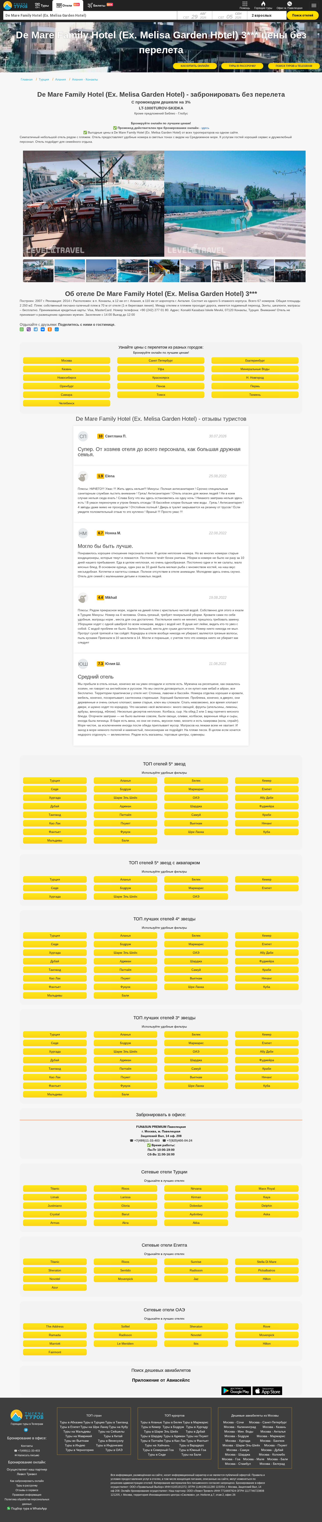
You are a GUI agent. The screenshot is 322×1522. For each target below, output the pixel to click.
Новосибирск (66, 377)
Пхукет (125, 823)
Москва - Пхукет (275, 1445)
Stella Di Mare (266, 1262)
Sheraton (54, 1270)
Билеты (102, 5)
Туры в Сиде (157, 1454)
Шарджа (196, 806)
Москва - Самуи (237, 1450)
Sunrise (196, 1262)
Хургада (55, 797)
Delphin (267, 1205)
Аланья (125, 780)
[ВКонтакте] (44, 329)
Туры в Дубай (195, 1431)
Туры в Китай (113, 1436)
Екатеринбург (255, 360)
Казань (67, 369)
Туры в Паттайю (151, 1440)
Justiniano (55, 1205)
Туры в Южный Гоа (192, 1450)
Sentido (125, 1270)
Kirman (196, 1197)
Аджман (125, 806)
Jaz (196, 1279)
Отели (70, 5)
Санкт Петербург (161, 360)
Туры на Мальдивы (77, 1431)
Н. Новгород (255, 377)
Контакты (27, 1445)
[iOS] (267, 1391)
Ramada (55, 1335)
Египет (267, 789)
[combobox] (90, 15)
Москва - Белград (272, 1463)
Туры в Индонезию (109, 1445)
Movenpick (125, 1279)
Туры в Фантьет (197, 1440)
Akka (196, 1222)
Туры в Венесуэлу (111, 1440)
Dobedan (196, 1205)
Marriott (55, 1343)
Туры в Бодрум (173, 1427)
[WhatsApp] (23, 329)
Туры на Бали (191, 1454)
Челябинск (66, 403)
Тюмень (255, 394)
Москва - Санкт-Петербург (268, 1422)
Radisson (196, 1270)
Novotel (55, 1279)
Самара (66, 394)
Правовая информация (26, 1494)
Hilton (267, 1279)
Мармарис (196, 789)
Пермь (255, 386)
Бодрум (125, 789)
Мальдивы (54, 840)
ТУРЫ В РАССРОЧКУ (242, 66)
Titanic (54, 1188)
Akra (125, 1222)
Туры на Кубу (118, 1427)
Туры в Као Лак (175, 1440)
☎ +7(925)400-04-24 (177, 1140)
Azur (55, 1287)
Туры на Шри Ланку (94, 1427)
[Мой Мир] (58, 329)
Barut (125, 1214)
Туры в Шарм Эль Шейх (161, 1431)
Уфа (161, 369)
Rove (266, 1326)
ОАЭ (196, 797)
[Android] (236, 1391)
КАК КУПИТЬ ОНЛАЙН (195, 66)
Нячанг (267, 823)
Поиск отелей (302, 15)
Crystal (55, 1214)
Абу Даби (266, 797)
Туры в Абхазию (71, 1422)
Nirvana (196, 1188)
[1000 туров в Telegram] (26, 1431)
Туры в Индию (75, 1445)
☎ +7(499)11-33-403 (145, 1140)
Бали (125, 840)
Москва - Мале (253, 1459)
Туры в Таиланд (116, 1422)
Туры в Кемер (151, 1427)
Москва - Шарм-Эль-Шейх (241, 1445)
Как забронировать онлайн (27, 1481)
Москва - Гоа (231, 1459)
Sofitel (125, 1326)
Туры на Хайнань (157, 1445)
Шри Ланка (196, 832)
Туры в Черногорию (79, 1450)
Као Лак (54, 823)
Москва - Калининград (240, 1427)
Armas (54, 1222)
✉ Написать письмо (27, 1455)
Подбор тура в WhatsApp (29, 1508)
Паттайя (125, 814)
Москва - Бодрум (237, 1436)
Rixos (125, 1188)
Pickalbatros (266, 1270)
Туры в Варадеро (191, 1445)
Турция (55, 780)
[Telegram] (37, 329)
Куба (266, 832)
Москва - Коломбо (272, 1454)
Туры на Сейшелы (111, 1431)
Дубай (54, 806)
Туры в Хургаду (197, 1427)
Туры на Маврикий (78, 1436)
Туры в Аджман (174, 1436)
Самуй (196, 814)
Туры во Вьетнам (76, 1440)
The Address (55, 1326)
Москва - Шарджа (237, 1454)
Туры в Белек (172, 1422)
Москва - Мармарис (271, 1436)
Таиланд (55, 814)
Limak (55, 1197)
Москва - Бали (277, 1459)
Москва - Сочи (233, 1422)
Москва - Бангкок (272, 1440)
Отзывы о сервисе (27, 1490)
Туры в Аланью (151, 1422)
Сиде (54, 789)
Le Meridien (125, 1343)
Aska (266, 1214)
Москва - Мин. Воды (238, 1431)
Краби (266, 814)
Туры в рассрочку (26, 1485)
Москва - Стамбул (238, 1463)
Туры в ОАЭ (113, 1450)
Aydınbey (196, 1214)
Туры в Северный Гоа (158, 1450)
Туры (45, 5)
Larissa (125, 1197)
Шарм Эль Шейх (125, 797)
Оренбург (67, 386)
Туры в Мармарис (195, 1422)
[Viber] (30, 329)
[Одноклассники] (51, 329)
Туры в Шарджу (151, 1436)
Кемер (266, 780)
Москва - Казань (274, 1427)
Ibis (196, 1343)
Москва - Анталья (273, 1431)
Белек (196, 780)
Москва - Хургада (237, 1440)
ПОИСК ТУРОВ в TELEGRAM (294, 66)
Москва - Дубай (272, 1450)
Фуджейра (266, 806)
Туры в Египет (70, 1427)
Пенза (160, 386)
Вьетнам (196, 823)
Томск (161, 394)
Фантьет (55, 832)
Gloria (125, 1205)
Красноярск (160, 377)
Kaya (266, 1197)
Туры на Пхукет (197, 1436)
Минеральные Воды (255, 369)
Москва (66, 360)
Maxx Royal (267, 1188)
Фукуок (125, 832)
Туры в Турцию (94, 1422)
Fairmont (55, 1352)
